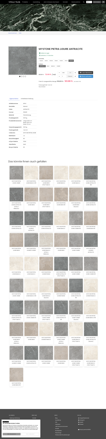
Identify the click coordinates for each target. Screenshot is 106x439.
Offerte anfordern (86, 76)
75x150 (61, 60)
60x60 (56, 60)
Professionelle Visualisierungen (62, 434)
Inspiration (57, 424)
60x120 (51, 60)
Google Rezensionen (84, 418)
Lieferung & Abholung (15, 418)
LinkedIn (81, 422)
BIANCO (53, 66)
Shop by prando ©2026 (85, 429)
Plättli (20, 33)
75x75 (66, 60)
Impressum (35, 420)
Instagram (82, 420)
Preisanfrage (58, 432)
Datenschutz (35, 424)
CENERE (58, 66)
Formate (41, 58)
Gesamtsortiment (12, 33)
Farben (41, 64)
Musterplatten (75, 2)
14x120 (46, 60)
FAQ (56, 422)
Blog (56, 418)
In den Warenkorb (86, 72)
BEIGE (48, 66)
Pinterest (81, 424)
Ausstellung (36, 2)
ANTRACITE (42, 66)
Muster (41, 60)
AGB (33, 422)
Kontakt (65, 2)
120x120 (71, 60)
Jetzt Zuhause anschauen (51, 2)
